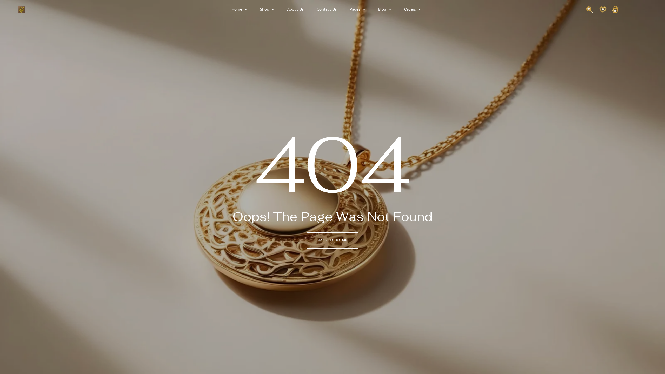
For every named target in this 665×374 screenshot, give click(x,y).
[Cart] (615, 12)
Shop (264, 9)
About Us (295, 9)
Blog (382, 9)
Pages (355, 9)
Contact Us (327, 9)
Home (237, 9)
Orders (410, 9)
